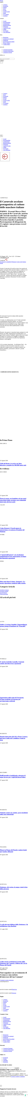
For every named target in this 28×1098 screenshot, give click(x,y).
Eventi (4, 10)
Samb (4, 13)
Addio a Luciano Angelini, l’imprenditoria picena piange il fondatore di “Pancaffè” (13, 625)
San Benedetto (6, 22)
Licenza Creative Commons (18, 1076)
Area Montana (6, 32)
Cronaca (5, 4)
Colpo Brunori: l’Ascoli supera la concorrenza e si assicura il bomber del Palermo (12, 529)
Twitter (5, 1059)
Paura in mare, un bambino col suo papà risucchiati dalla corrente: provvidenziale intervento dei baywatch (13, 500)
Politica (5, 7)
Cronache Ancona (7, 52)
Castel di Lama (6, 28)
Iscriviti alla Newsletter (8, 41)
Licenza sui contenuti (8, 39)
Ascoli (4, 21)
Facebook (5, 1057)
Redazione (5, 37)
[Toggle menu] (1, 62)
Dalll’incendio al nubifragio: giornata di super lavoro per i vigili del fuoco (13, 776)
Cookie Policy (6, 44)
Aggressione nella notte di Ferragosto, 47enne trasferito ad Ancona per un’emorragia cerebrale (12, 699)
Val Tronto (5, 30)
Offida (4, 29)
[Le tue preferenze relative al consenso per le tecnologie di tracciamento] (25, 1095)
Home (1, 0)
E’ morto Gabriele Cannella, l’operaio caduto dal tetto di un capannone (12, 662)
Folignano (5, 26)
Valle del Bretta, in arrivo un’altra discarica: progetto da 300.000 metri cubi (13, 464)
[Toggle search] (1, 136)
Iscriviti (17, 1068)
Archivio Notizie (4, 591)
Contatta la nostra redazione (7, 980)
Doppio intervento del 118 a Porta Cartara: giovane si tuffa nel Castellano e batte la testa (14, 738)
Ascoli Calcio (6, 11)
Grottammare (6, 24)
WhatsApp (14, 989)
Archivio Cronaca (4, 590)
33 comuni (5, 103)
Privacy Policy (6, 43)
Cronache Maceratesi (8, 51)
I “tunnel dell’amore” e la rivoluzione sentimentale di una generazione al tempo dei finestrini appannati (13, 556)
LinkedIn (5, 1060)
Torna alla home (4, 594)
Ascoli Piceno (3, 592)
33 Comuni (6, 14)
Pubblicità (5, 40)
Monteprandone (7, 25)
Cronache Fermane (7, 49)
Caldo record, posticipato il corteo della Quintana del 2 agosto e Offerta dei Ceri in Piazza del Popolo (13, 963)
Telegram (14, 993)
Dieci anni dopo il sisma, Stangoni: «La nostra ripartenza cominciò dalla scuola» (13, 582)
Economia (5, 6)
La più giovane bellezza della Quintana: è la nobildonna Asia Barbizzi (14, 925)
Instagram (5, 1062)
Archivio (5, 15)
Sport (4, 9)
